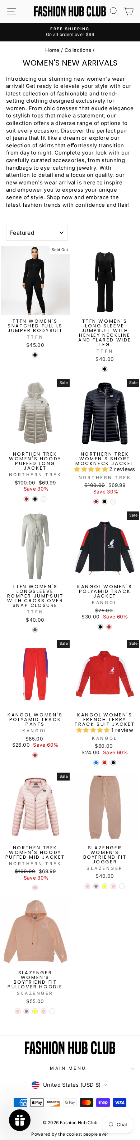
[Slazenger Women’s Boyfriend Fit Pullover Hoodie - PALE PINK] (43, 1011)
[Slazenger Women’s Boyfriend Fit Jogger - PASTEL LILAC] (96, 886)
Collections (78, 50)
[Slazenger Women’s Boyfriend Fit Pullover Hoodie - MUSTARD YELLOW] (35, 1011)
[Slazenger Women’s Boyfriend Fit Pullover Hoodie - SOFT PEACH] (52, 1011)
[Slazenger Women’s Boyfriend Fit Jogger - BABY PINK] (87, 886)
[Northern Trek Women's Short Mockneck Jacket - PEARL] (113, 501)
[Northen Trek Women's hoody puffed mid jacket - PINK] (35, 887)
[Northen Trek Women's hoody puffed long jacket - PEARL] (43, 499)
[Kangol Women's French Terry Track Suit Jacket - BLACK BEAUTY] (113, 762)
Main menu (68, 1068)
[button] (91, 469)
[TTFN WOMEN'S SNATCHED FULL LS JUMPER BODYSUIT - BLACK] (35, 355)
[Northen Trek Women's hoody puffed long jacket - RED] (26, 499)
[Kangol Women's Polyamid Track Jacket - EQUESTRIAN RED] (109, 627)
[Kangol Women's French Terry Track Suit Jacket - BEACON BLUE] (96, 762)
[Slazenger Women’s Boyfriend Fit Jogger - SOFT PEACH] (122, 886)
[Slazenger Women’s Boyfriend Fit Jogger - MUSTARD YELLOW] (104, 886)
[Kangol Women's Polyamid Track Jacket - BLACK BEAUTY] (100, 627)
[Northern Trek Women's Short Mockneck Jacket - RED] (96, 501)
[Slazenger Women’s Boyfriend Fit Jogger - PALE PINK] (113, 886)
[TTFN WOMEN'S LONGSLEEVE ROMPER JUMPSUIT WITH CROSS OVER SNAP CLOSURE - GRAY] (35, 629)
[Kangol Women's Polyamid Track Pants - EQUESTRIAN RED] (35, 755)
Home (52, 50)
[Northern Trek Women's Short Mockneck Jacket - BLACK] (104, 501)
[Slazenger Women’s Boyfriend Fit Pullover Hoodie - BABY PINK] (17, 1011)
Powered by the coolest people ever (70, 1134)
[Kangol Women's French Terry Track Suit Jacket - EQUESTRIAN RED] (104, 762)
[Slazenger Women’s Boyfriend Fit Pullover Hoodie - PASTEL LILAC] (26, 1011)
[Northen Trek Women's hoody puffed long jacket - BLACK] (35, 499)
